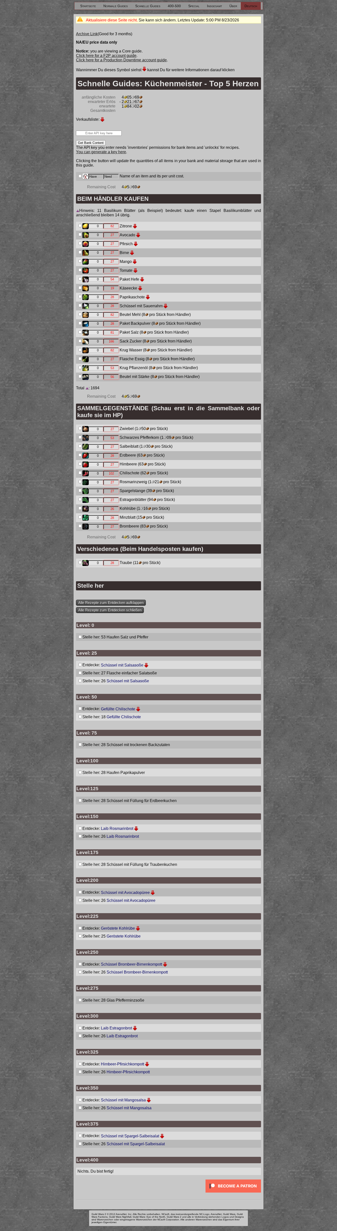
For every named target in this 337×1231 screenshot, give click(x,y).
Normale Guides (115, 6)
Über (233, 6)
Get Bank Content (91, 143)
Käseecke (128, 288)
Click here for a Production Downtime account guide (121, 60)
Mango (126, 261)
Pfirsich (126, 244)
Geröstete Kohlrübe (118, 928)
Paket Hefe (129, 279)
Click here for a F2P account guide (106, 55)
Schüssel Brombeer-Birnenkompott (131, 964)
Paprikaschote (132, 297)
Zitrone (126, 226)
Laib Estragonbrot (116, 1028)
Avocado (127, 235)
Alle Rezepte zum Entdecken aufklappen (111, 603)
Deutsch (250, 6)
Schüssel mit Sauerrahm (141, 306)
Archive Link (87, 34)
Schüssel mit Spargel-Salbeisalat (130, 1136)
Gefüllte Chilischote (118, 709)
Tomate (126, 270)
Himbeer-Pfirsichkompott (122, 1064)
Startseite (88, 6)
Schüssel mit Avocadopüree (125, 892)
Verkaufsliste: (87, 119)
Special (194, 6)
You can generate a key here (101, 152)
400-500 (174, 6)
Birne (124, 253)
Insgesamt (214, 6)
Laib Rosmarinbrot (117, 828)
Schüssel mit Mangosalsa (123, 1100)
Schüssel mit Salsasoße (122, 665)
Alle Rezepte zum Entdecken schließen (110, 610)
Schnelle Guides (147, 6)
